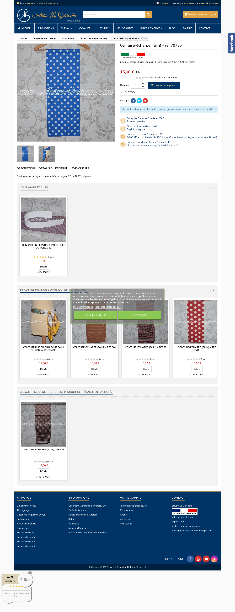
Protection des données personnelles (87, 532)
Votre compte (130, 498)
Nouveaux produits (26, 523)
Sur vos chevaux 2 (26, 537)
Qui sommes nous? (26, 505)
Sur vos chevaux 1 (26, 532)
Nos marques (23, 528)
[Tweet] (139, 100)
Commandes (126, 510)
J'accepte (139, 315)
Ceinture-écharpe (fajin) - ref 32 (145, 347)
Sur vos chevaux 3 (26, 541)
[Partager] (133, 100)
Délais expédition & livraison (83, 514)
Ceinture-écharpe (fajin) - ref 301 (94, 347)
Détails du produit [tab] (53, 168)
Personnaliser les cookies (108, 306)
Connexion (189, 3)
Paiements (73, 523)
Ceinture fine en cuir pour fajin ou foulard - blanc (43, 349)
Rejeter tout (95, 315)
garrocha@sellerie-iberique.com (42, 3)
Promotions (23, 519)
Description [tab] (26, 168)
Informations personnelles (133, 505)
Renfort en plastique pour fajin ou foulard (43, 247)
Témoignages (23, 510)
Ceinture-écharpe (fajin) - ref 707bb (197, 349)
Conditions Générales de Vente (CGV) (87, 505)
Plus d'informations (83, 306)
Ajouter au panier (164, 85)
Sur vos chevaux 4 (26, 546)
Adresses (125, 519)
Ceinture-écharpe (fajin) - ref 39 (43, 449)
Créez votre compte (208, 3)
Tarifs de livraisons (78, 510)
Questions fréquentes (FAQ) (31, 514)
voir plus (20, 600)
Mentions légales (77, 528)
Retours (72, 519)
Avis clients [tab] (80, 168)
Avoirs (123, 514)
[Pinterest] (145, 100)
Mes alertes (126, 523)
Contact (178, 498)
